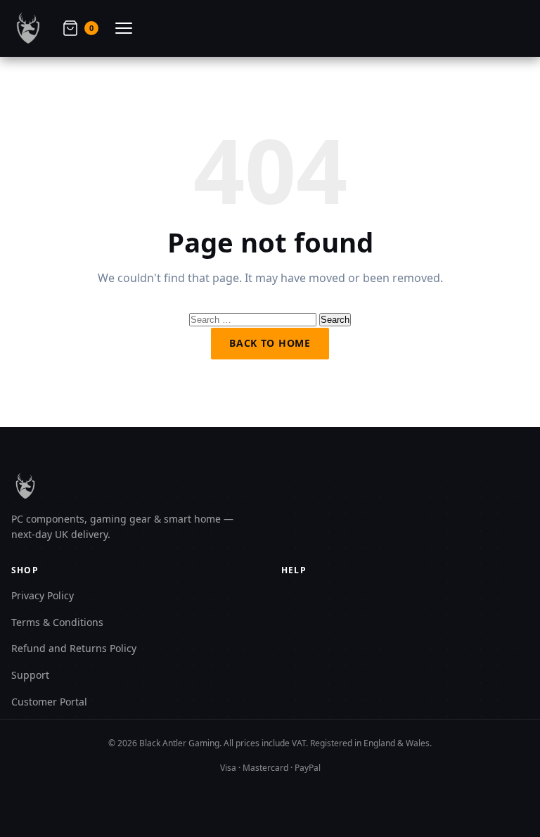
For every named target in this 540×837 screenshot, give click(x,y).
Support (30, 675)
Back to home (269, 343)
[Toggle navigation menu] (124, 28)
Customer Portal (49, 701)
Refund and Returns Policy (73, 648)
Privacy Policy (42, 595)
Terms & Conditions (57, 622)
